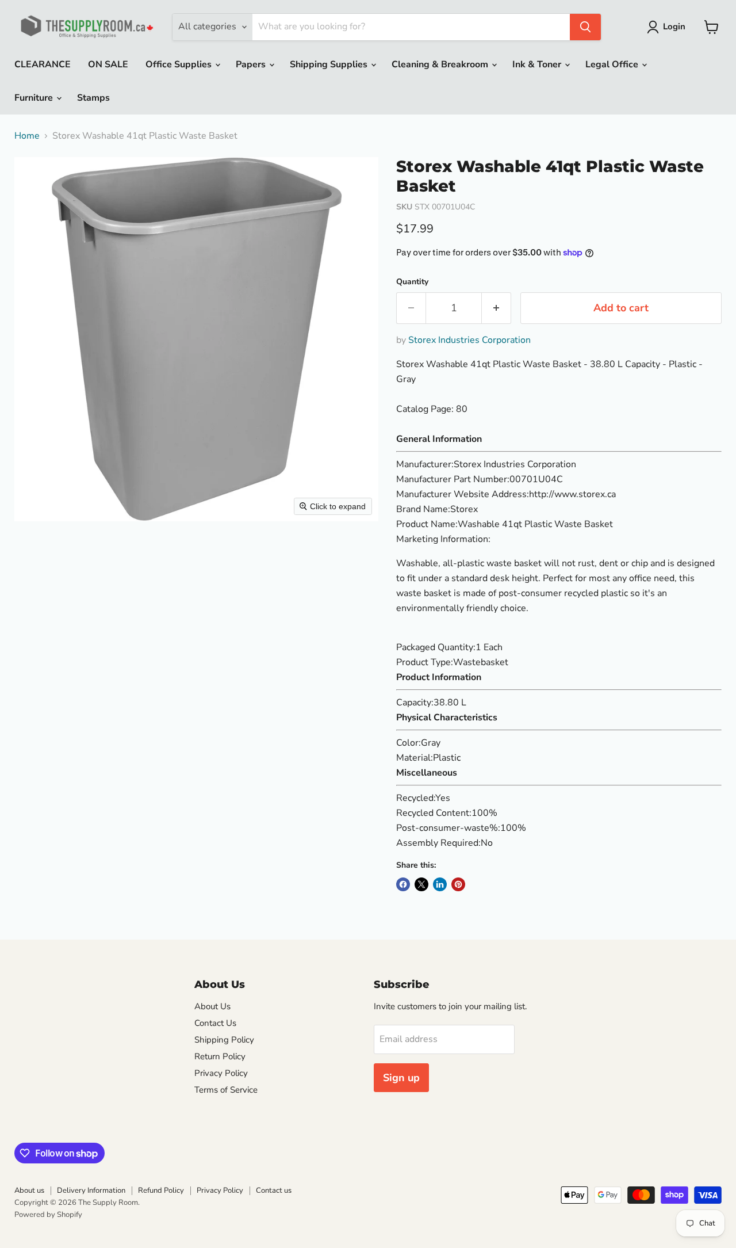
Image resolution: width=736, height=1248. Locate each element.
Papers (252, 64)
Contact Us (215, 1023)
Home (27, 136)
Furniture (34, 97)
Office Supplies (179, 64)
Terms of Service (226, 1090)
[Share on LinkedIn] (440, 884)
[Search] (585, 27)
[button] (668, 27)
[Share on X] (421, 884)
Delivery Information (91, 1190)
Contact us (274, 1190)
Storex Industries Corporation (469, 340)
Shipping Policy (224, 1039)
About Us (212, 1006)
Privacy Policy (221, 1073)
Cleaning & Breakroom (441, 64)
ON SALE (108, 64)
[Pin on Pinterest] (458, 884)
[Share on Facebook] (403, 884)
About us (29, 1190)
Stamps (93, 97)
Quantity (412, 282)
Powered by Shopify (48, 1214)
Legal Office (613, 64)
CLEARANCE (42, 64)
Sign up (401, 1078)
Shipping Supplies (330, 64)
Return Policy (220, 1056)
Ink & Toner (538, 64)
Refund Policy (161, 1190)
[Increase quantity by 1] (496, 308)
